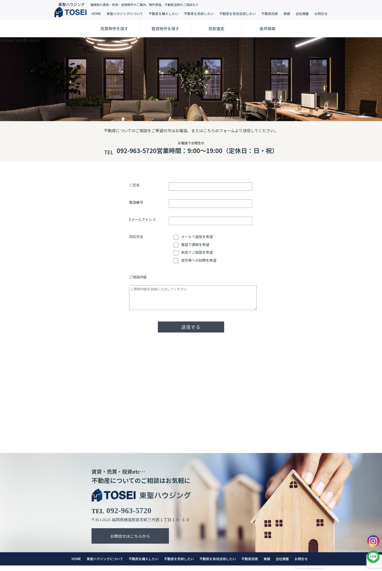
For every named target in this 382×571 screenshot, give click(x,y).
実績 (286, 13)
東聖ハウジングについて (125, 13)
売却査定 (216, 28)
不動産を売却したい (199, 13)
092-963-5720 (128, 510)
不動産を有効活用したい (237, 13)
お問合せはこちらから (130, 536)
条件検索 (267, 28)
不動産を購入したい (163, 13)
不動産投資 (269, 13)
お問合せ (321, 13)
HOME (96, 13)
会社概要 (302, 13)
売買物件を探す (114, 28)
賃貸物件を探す (165, 28)
